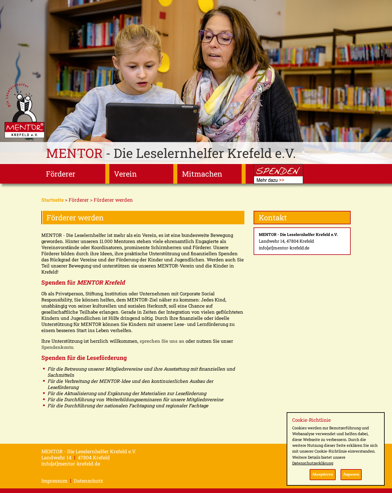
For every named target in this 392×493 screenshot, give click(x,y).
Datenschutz (88, 480)
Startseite (52, 199)
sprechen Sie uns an (162, 341)
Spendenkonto (57, 347)
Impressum (54, 480)
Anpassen (351, 474)
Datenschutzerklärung (312, 463)
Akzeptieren (322, 474)
